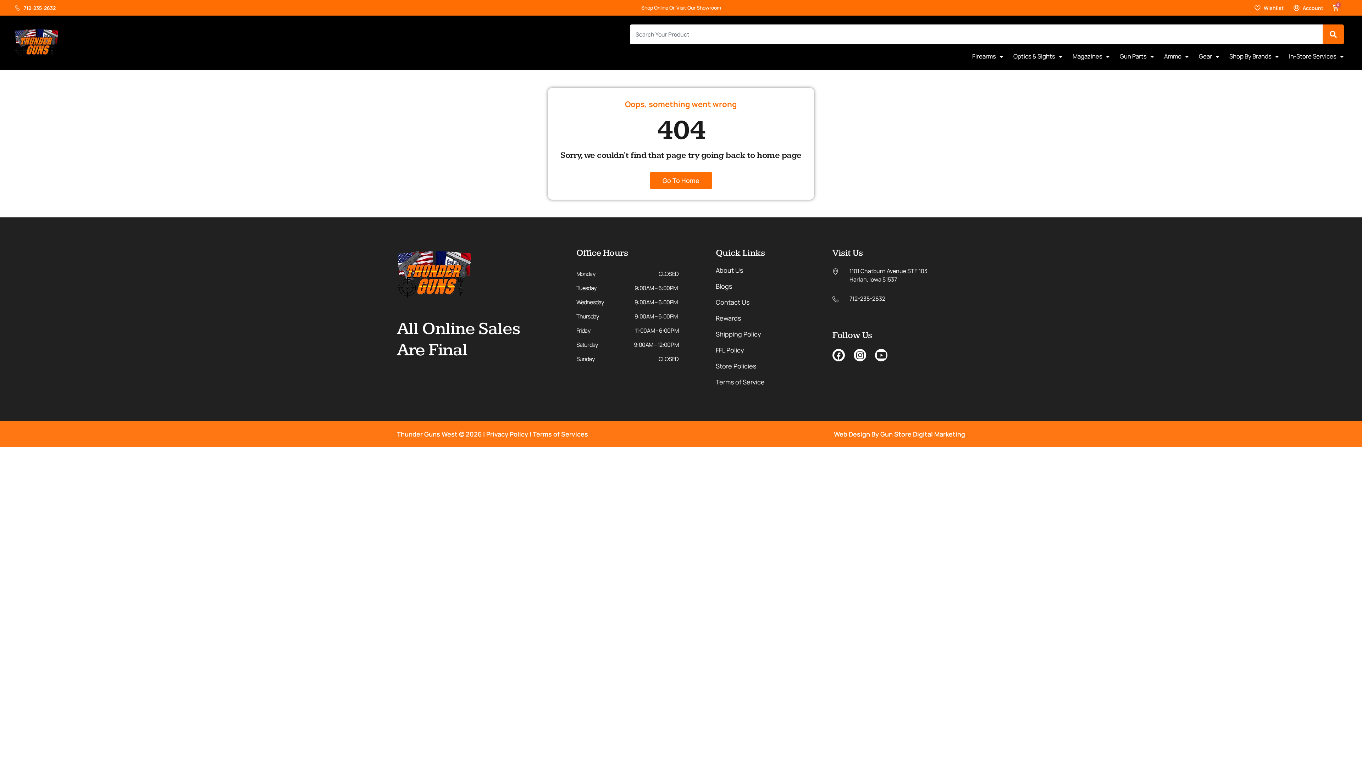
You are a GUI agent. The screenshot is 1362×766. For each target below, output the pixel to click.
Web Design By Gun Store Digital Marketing (899, 434)
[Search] (1333, 34)
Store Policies (736, 366)
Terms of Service (740, 381)
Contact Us (732, 302)
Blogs (724, 286)
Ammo (1172, 56)
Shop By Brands (1250, 56)
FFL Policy (730, 350)
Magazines (1087, 56)
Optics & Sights (1034, 56)
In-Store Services (1312, 56)
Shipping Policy (738, 334)
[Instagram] (860, 355)
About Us (729, 270)
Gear (1205, 56)
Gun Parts (1133, 56)
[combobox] (976, 34)
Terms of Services (560, 434)
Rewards (728, 318)
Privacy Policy (507, 434)
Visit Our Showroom (698, 7)
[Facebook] (838, 355)
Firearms (984, 56)
